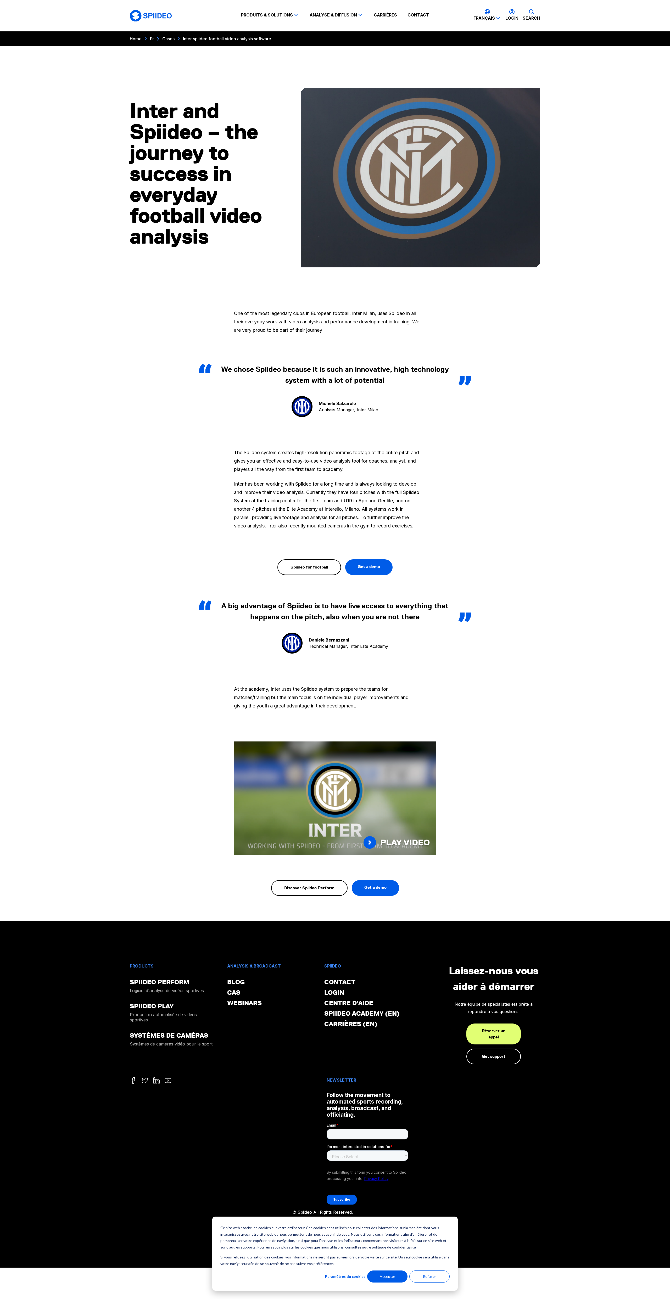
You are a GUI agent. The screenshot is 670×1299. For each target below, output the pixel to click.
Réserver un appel (493, 1033)
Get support (493, 1056)
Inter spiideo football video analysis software (227, 38)
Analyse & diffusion (333, 15)
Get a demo (369, 566)
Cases (168, 38)
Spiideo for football (309, 567)
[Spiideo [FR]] (151, 15)
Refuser (429, 1276)
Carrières (385, 15)
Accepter (387, 1276)
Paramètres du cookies (345, 1276)
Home (136, 38)
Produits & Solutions (267, 15)
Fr (152, 38)
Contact (418, 15)
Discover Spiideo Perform (309, 887)
